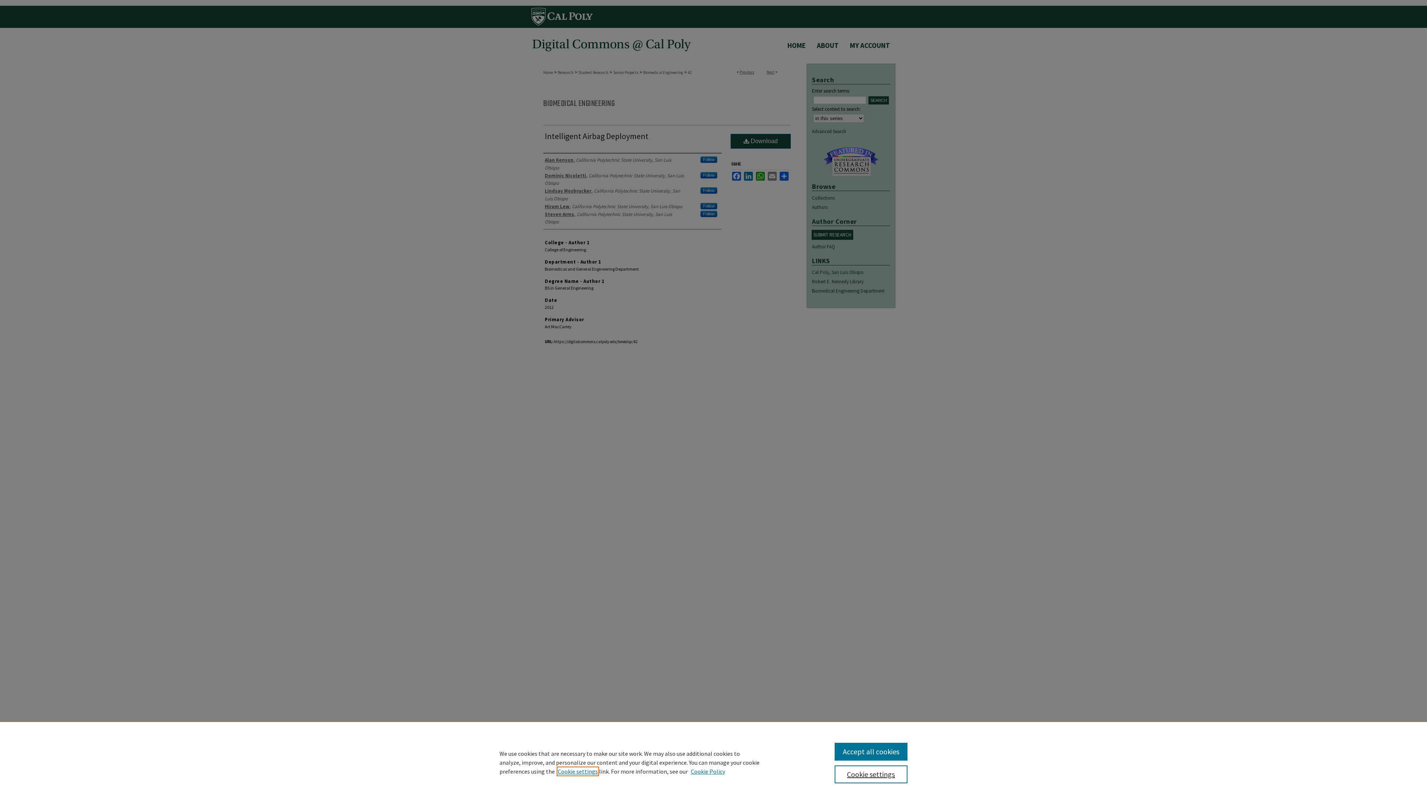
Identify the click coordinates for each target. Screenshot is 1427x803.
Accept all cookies (871, 751)
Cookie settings (578, 771)
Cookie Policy (708, 771)
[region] (713, 762)
